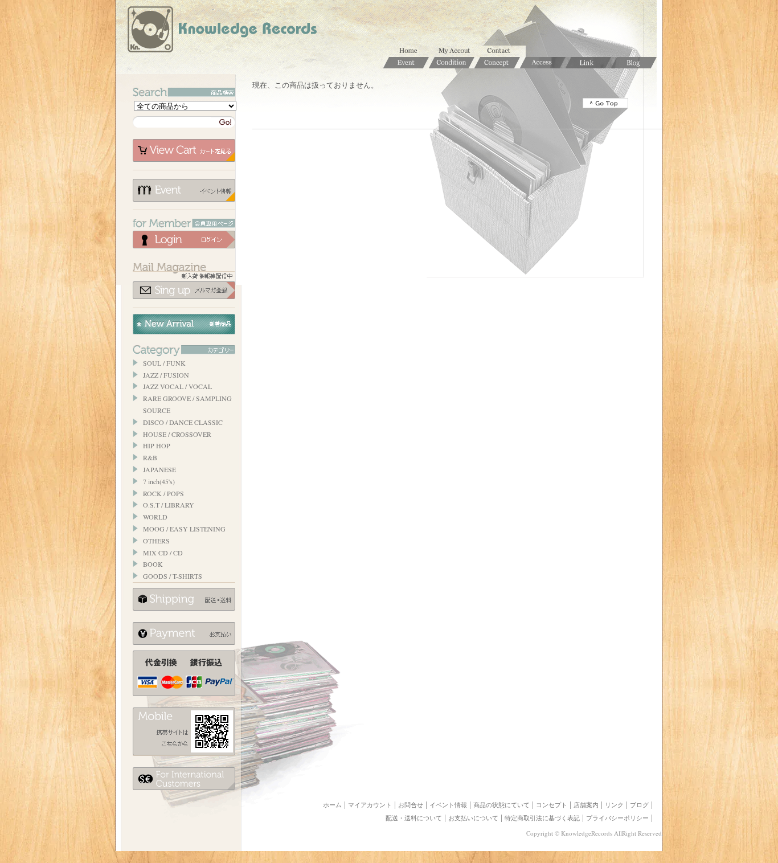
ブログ (639, 804)
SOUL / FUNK (164, 362)
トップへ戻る (605, 103)
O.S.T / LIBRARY (168, 504)
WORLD (155, 516)
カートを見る (184, 150)
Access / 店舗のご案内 (543, 62)
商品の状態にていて (501, 804)
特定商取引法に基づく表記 (542, 818)
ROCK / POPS (163, 493)
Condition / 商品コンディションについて (451, 62)
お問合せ (503, 51)
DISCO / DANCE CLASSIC (183, 422)
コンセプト (551, 804)
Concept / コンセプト (497, 62)
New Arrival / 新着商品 (184, 324)
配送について (184, 599)
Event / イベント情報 (406, 62)
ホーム (412, 51)
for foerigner (184, 778)
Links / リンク (588, 62)
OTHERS (156, 540)
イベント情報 (184, 190)
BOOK (153, 563)
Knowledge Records (221, 31)
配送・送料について (414, 818)
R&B (150, 457)
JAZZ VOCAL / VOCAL (177, 386)
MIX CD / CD (163, 552)
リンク (614, 804)
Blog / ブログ (634, 62)
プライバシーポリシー (617, 818)
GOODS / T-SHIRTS (172, 575)
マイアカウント (457, 51)
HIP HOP (156, 445)
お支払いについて (184, 633)
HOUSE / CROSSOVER (177, 434)
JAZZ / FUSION (166, 374)
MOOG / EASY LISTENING (184, 528)
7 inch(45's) (159, 481)
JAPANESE (159, 469)
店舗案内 (586, 804)
